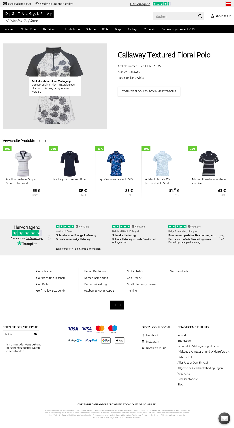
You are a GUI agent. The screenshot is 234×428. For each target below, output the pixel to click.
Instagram (152, 341)
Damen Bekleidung (96, 278)
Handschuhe (72, 29)
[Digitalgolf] (117, 305)
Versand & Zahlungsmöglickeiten (198, 346)
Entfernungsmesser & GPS (178, 29)
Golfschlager (44, 271)
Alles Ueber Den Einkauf (193, 362)
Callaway (134, 72)
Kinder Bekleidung (95, 284)
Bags (118, 29)
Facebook (152, 335)
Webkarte (184, 373)
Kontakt (183, 335)
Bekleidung (50, 29)
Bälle (105, 29)
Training (132, 290)
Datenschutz (186, 357)
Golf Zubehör (135, 271)
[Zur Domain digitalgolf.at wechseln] (228, 3)
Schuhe (91, 29)
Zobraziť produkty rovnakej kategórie (149, 91)
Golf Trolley (134, 278)
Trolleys (133, 29)
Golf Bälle (42, 284)
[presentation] (39, 140)
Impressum (185, 341)
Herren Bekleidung (95, 271)
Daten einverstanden (23, 349)
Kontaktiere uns (156, 348)
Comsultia (149, 404)
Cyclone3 (132, 404)
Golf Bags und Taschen (50, 278)
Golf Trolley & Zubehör (50, 290)
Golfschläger (29, 29)
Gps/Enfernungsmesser (141, 284)
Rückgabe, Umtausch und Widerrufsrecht (203, 351)
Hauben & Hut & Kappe (99, 290)
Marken (9, 29)
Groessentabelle (188, 379)
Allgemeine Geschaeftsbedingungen (200, 368)
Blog (180, 384)
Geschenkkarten (180, 271)
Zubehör (149, 29)
